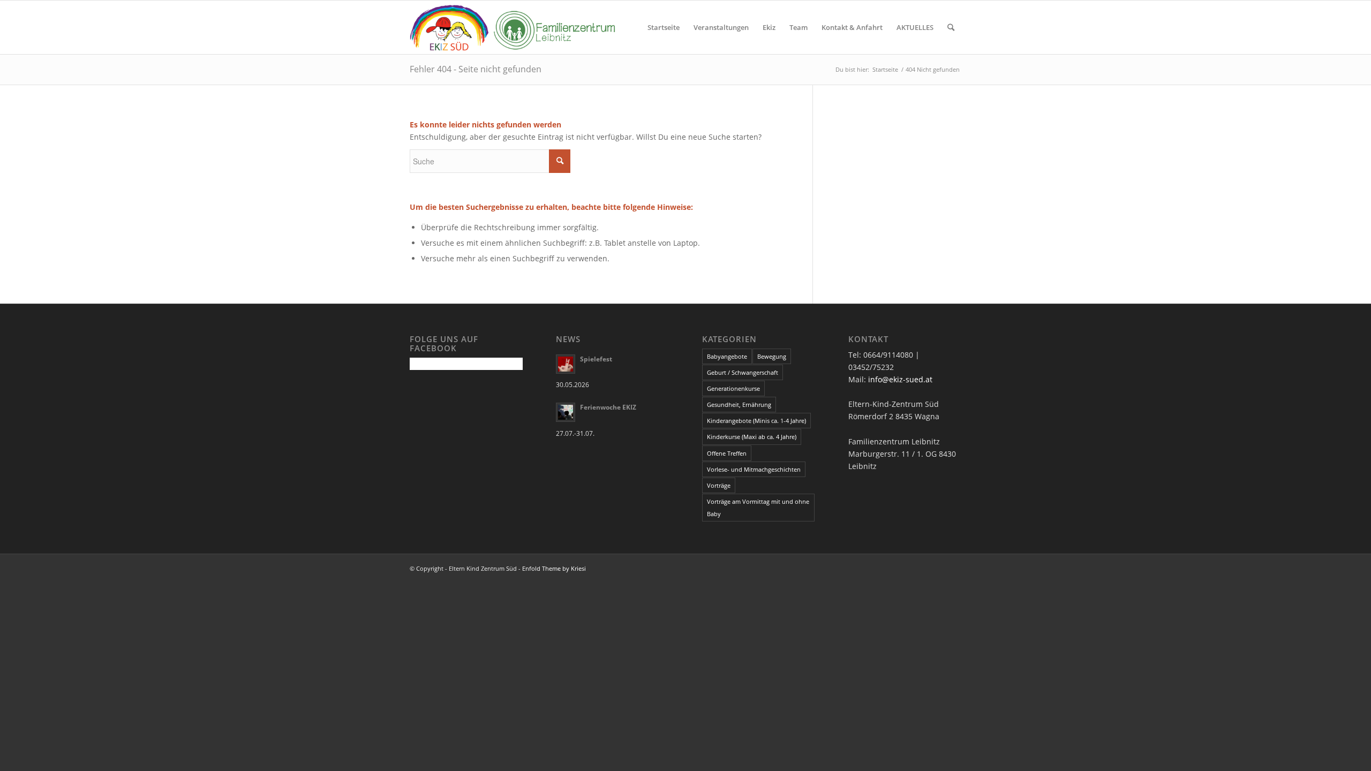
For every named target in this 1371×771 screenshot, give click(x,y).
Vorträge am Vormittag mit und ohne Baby (758, 507)
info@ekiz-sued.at (900, 379)
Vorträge (718, 485)
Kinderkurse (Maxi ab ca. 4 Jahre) (751, 437)
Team (798, 27)
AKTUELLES (915, 27)
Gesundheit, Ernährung (739, 404)
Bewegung (771, 356)
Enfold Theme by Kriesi (554, 568)
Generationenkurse (733, 388)
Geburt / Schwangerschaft (742, 372)
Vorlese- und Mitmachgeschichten (754, 469)
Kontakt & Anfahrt (852, 27)
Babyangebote (727, 356)
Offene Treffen (727, 453)
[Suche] (950, 27)
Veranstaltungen (721, 27)
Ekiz (769, 27)
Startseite (663, 27)
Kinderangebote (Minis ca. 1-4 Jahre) (756, 421)
